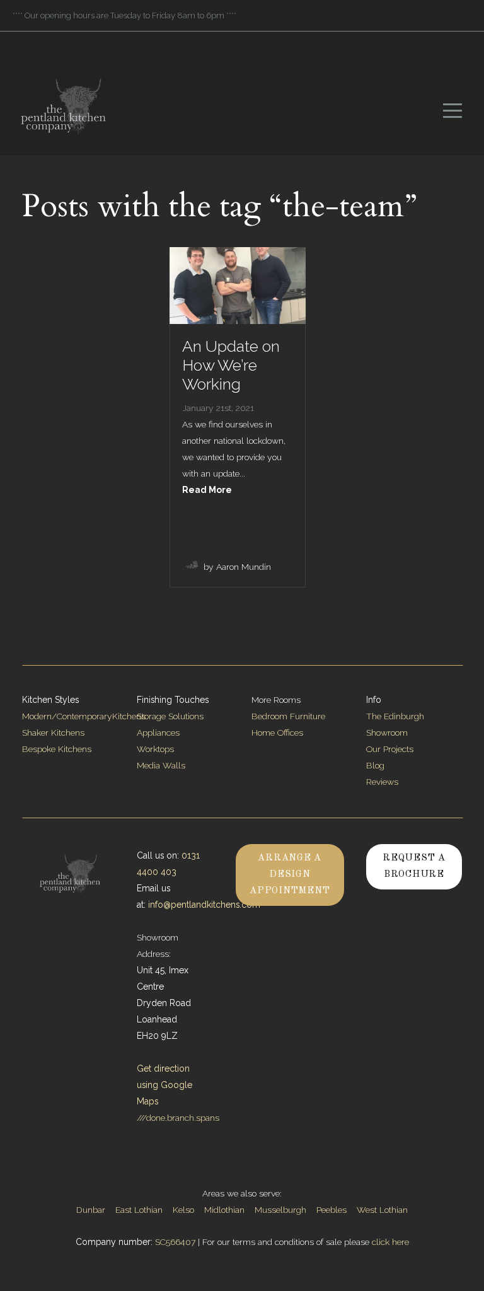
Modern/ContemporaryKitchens (84, 716)
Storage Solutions (170, 716)
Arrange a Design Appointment (290, 875)
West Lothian (382, 1210)
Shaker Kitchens (53, 732)
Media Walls (161, 765)
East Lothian (139, 1210)
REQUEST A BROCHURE (414, 866)
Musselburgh (280, 1210)
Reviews (382, 782)
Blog (375, 765)
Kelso (183, 1210)
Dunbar (90, 1210)
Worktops (155, 749)
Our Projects (389, 749)
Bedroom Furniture (288, 716)
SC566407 (175, 1242)
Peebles (331, 1210)
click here (390, 1242)
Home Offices (277, 732)
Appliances (158, 732)
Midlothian (224, 1210)
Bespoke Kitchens (56, 749)
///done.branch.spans (178, 1118)
